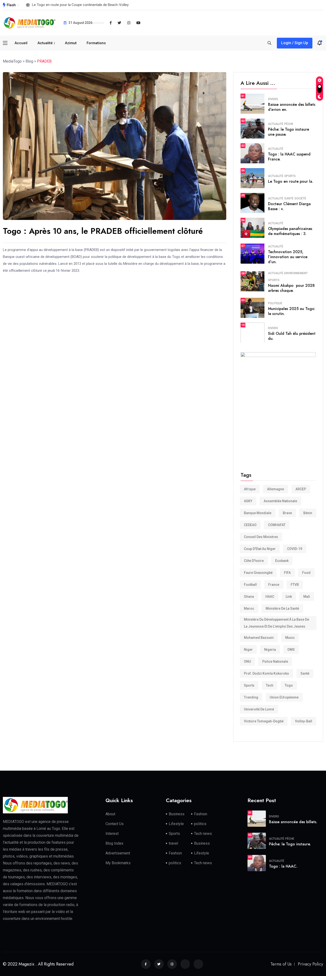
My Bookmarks (118, 863)
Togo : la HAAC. (283, 866)
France (273, 585)
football (250, 585)
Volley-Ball (303, 721)
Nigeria (270, 649)
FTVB (295, 585)
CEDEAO (250, 525)
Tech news (203, 833)
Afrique (250, 489)
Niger (248, 649)
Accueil (21, 43)
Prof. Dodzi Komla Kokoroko (266, 673)
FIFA (287, 573)
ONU (247, 661)
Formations (96, 43)
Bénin (307, 513)
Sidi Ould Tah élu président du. (291, 336)
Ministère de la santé (282, 608)
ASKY (248, 501)
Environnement (296, 273)
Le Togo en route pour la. (290, 181)
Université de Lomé (259, 709)
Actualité (45, 43)
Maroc (249, 608)
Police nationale (275, 661)
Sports (290, 176)
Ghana (249, 596)
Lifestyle (176, 823)
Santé (289, 198)
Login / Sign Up (294, 43)
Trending (251, 697)
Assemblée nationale (280, 501)
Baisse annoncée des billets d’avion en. (291, 107)
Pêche (288, 124)
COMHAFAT (276, 525)
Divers (273, 99)
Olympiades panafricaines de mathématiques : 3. (290, 231)
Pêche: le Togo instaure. (290, 844)
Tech (269, 685)
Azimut (71, 43)
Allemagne (275, 489)
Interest (112, 833)
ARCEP (300, 489)
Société (300, 198)
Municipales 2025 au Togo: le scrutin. (291, 311)
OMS (291, 649)
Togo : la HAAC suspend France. (289, 156)
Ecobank (282, 561)
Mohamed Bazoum (259, 638)
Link (289, 596)
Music (290, 638)
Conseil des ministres (261, 537)
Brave (287, 513)
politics (200, 823)
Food (306, 573)
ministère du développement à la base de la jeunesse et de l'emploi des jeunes (276, 623)
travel (173, 843)
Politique (275, 303)
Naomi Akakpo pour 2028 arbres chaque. (291, 288)
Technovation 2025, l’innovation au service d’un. (287, 257)
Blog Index (114, 843)
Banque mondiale (257, 513)
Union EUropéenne (284, 697)
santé (304, 673)
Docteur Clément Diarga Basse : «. (289, 206)
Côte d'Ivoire (254, 561)
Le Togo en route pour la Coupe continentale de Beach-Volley (80, 5)
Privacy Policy (310, 964)
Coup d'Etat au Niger (260, 549)
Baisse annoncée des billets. (293, 822)
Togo (289, 685)
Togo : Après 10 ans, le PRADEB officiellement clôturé (103, 231)
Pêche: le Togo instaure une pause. (288, 132)
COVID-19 (294, 549)
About (110, 814)
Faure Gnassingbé (258, 573)
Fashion (200, 814)
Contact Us (114, 823)
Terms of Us (281, 964)
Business (176, 814)
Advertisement (117, 853)
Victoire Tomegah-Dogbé (264, 721)
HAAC (269, 596)
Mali (306, 596)
